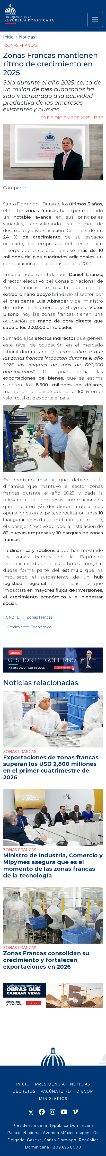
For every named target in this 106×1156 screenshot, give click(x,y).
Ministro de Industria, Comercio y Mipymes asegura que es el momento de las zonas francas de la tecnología (53, 865)
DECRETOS (24, 1091)
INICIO (23, 1084)
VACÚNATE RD (56, 1091)
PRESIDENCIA (50, 1084)
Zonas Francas (21, 45)
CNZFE (12, 617)
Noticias (27, 37)
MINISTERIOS (53, 1098)
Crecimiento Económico (29, 627)
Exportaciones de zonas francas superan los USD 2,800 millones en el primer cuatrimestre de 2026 (51, 767)
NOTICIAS (80, 1084)
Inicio (8, 37)
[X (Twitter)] (30, 1112)
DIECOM (85, 1091)
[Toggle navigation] (95, 19)
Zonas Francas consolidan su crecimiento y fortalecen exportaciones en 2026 (46, 960)
